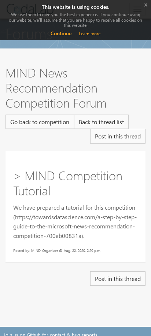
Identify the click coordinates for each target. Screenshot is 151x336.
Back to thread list (101, 122)
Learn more (89, 33)
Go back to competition (39, 122)
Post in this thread (118, 136)
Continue (61, 33)
